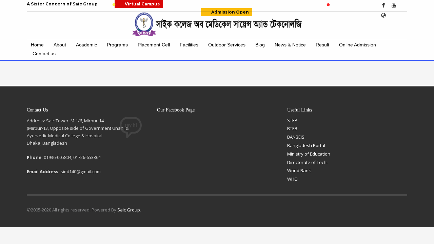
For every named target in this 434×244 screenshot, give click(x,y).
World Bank (299, 170)
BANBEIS (295, 137)
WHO (292, 179)
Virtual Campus (142, 3)
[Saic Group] (383, 15)
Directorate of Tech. (307, 162)
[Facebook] (383, 5)
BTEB (292, 128)
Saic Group (128, 210)
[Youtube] (394, 5)
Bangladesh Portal (306, 145)
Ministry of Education (308, 154)
